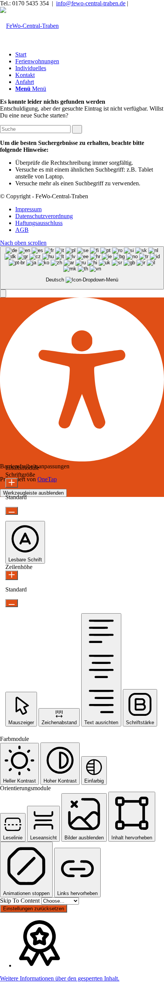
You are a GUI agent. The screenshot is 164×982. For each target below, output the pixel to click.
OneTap (47, 479)
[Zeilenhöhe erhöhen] (11, 575)
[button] (3, 293)
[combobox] (82, 267)
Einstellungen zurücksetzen (33, 908)
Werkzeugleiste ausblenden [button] (33, 493)
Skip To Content (20, 900)
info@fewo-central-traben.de (90, 3)
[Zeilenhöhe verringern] (11, 603)
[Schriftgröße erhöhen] (11, 483)
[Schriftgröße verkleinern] (11, 511)
